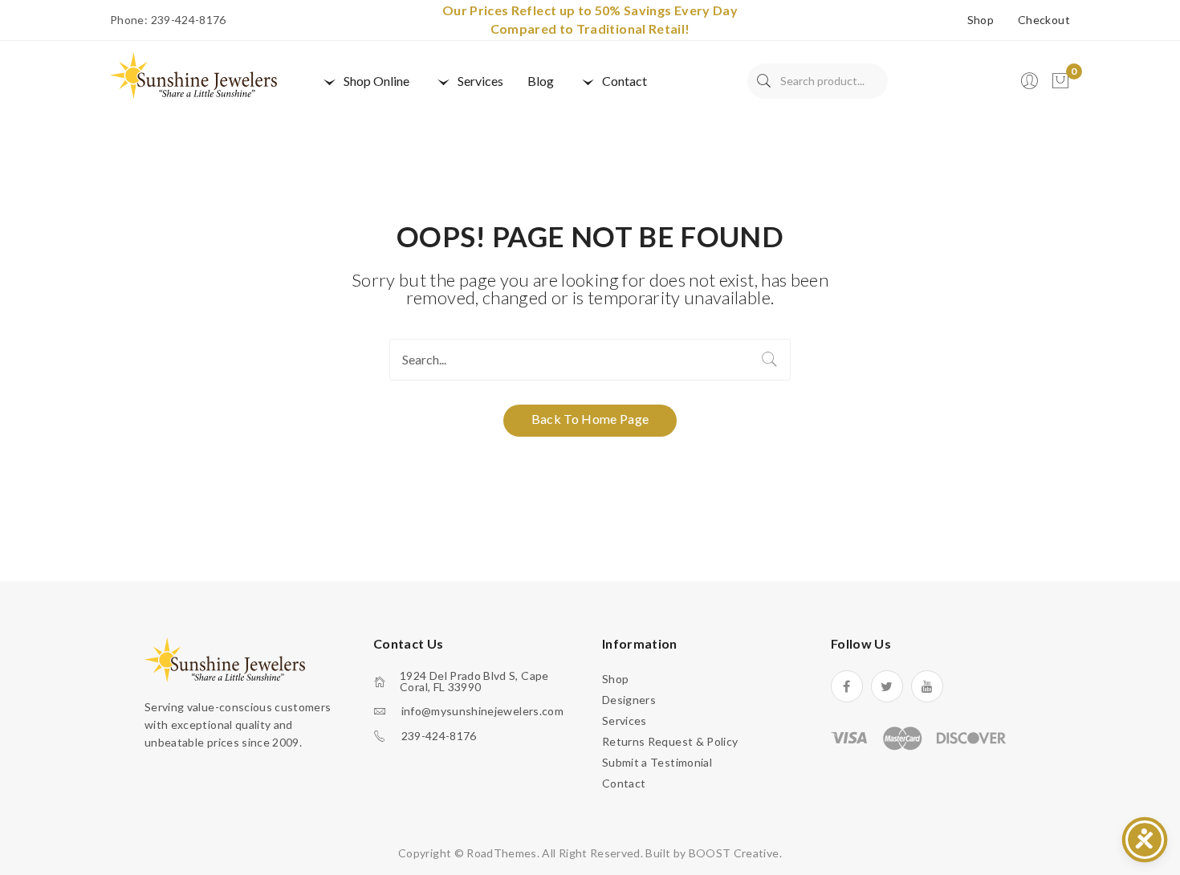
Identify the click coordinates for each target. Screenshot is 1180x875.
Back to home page (590, 418)
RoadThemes (501, 853)
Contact (623, 783)
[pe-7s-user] (1031, 85)
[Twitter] (887, 686)
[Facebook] (847, 686)
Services (624, 720)
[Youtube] (927, 686)
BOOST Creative (734, 853)
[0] (1060, 81)
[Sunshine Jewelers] (193, 74)
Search (763, 81)
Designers (629, 699)
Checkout (1044, 20)
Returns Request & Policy (670, 741)
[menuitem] (364, 81)
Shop (980, 20)
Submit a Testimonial (657, 762)
